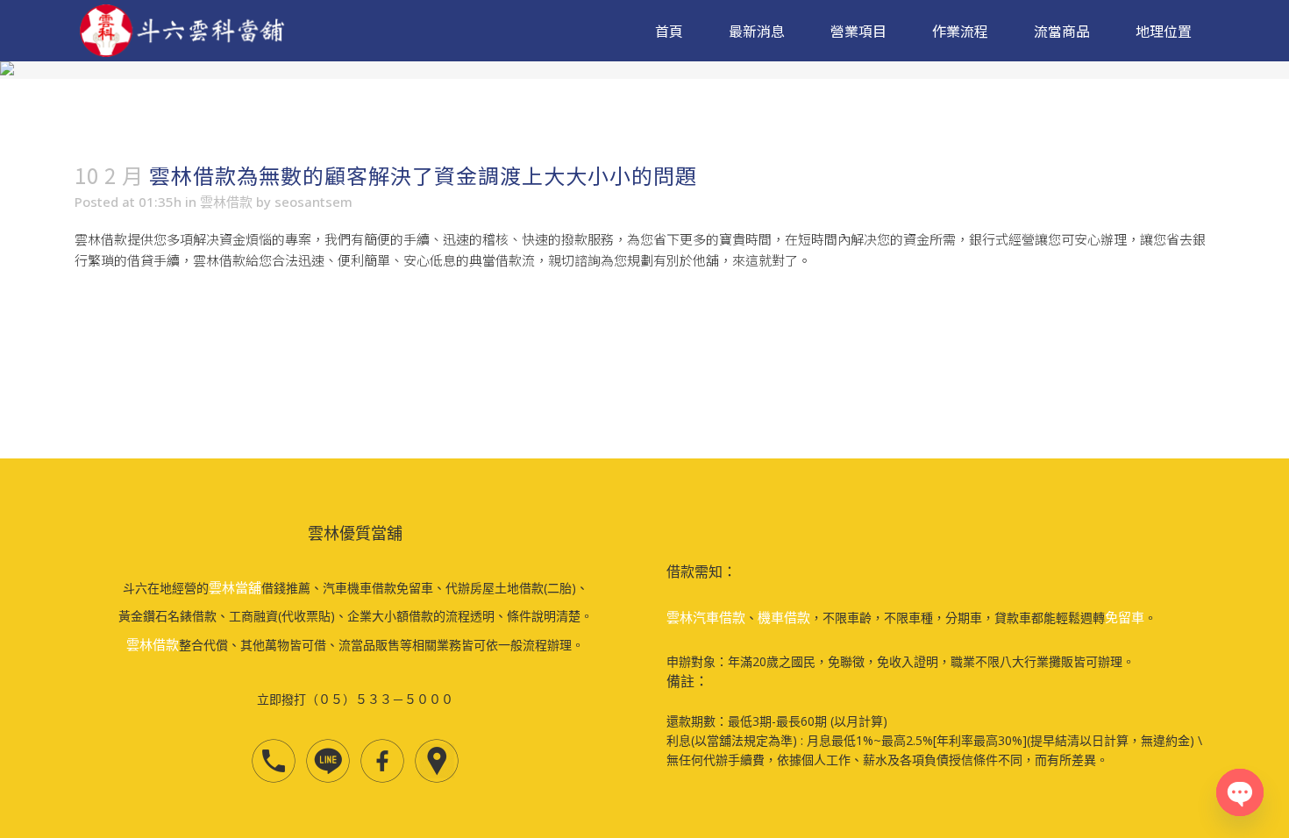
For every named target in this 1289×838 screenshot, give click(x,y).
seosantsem (313, 201)
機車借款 (784, 617)
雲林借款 (226, 201)
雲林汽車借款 (705, 617)
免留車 (1124, 617)
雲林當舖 (235, 587)
